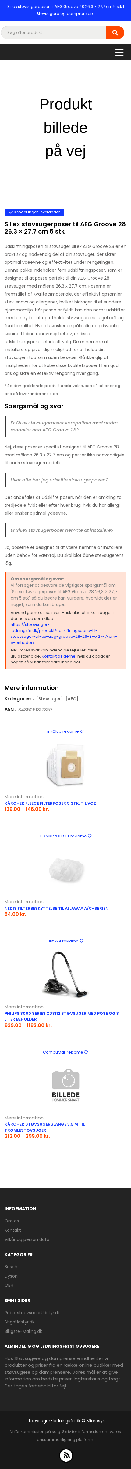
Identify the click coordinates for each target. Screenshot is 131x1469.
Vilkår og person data (27, 1239)
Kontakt (13, 1230)
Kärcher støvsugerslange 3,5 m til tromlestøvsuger (45, 1127)
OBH (9, 1285)
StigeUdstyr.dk (19, 1322)
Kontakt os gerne (59, 656)
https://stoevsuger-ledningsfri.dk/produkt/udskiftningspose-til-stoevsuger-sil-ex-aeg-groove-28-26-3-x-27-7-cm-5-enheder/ (64, 633)
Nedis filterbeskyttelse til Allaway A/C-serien (56, 908)
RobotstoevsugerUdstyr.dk (32, 1313)
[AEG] (72, 699)
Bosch (11, 1267)
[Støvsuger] (49, 699)
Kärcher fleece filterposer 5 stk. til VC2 (50, 803)
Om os (12, 1221)
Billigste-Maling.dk (23, 1331)
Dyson (11, 1276)
